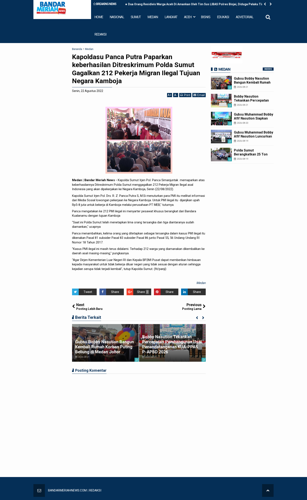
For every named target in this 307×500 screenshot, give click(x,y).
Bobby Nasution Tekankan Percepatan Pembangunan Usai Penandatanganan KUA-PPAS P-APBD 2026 (172, 344)
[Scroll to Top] (268, 490)
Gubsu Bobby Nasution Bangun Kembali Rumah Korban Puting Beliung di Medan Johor (104, 346)
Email (201, 95)
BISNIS (205, 17)
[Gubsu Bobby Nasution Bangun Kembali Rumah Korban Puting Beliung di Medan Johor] (221, 82)
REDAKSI (100, 34)
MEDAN (152, 17)
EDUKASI (223, 17)
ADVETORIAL (244, 17)
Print (187, 95)
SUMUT (136, 17)
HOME (98, 17)
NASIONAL (117, 17)
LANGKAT (171, 17)
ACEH (188, 17)
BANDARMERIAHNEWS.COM (67, 490)
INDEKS (268, 69)
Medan (201, 283)
